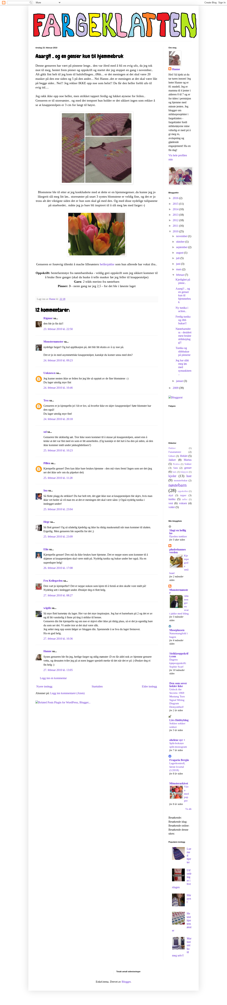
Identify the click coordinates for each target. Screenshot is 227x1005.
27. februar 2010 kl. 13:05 (58, 669)
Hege (46, 521)
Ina (45, 490)
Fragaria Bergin (179, 760)
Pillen (46, 463)
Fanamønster (174, 451)
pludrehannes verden (177, 551)
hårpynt (184, 472)
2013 (176, 214)
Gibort (171, 456)
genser (188, 467)
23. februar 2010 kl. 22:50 (58, 329)
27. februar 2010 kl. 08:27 (58, 595)
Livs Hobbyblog (179, 720)
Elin (45, 549)
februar (180, 274)
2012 (176, 220)
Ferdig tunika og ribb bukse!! (183, 320)
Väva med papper (186, 793)
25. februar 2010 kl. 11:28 (58, 477)
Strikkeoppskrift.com (178, 655)
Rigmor (48, 318)
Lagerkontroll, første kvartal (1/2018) (177, 767)
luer (189, 476)
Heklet (183, 455)
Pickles (176, 464)
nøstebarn (177, 485)
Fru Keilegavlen (53, 580)
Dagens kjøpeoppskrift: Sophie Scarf (177, 663)
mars (179, 269)
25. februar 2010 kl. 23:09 (58, 536)
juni (178, 263)
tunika (171, 499)
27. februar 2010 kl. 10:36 (58, 638)
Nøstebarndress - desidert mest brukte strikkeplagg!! (183, 335)
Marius (188, 459)
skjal (170, 495)
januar (180, 380)
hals (174, 472)
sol (45, 431)
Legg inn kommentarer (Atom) (67, 693)
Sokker (188, 464)
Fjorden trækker (178, 536)
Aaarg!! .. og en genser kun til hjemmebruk (183, 295)
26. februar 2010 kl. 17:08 (58, 567)
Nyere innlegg (44, 686)
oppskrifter (183, 491)
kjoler (172, 476)
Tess (46, 400)
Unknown (49, 372)
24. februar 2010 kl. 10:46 (58, 387)
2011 (176, 225)
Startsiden (97, 686)
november (182, 236)
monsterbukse (180, 480)
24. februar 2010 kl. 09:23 (58, 360)
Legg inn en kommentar (53, 678)
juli (178, 258)
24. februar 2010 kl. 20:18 (58, 419)
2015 (176, 203)
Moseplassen (176, 630)
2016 (176, 198)
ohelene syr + (177, 739)
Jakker (172, 459)
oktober (180, 241)
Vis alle (188, 809)
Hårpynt (189, 898)
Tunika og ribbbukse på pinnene (183, 351)
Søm (175, 467)
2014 (176, 209)
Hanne (47, 651)
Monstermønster (53, 341)
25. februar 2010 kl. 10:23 (58, 450)
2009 (176, 387)
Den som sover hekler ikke (178, 685)
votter (171, 507)
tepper (183, 495)
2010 (176, 231)
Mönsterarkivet (178, 783)
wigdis (47, 607)
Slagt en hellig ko (177, 532)
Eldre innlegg (149, 686)
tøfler (184, 499)
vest (170, 503)
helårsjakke (107, 264)
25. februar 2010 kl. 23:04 (58, 509)
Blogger (126, 981)
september (182, 247)
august (180, 252)
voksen (183, 503)
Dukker (172, 448)
